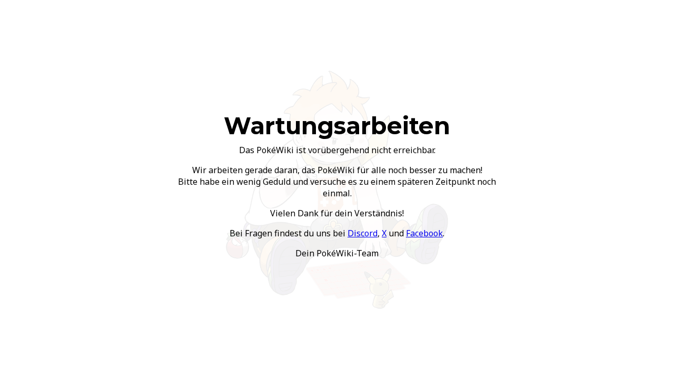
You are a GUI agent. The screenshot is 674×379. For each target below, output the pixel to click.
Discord (363, 233)
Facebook (424, 233)
